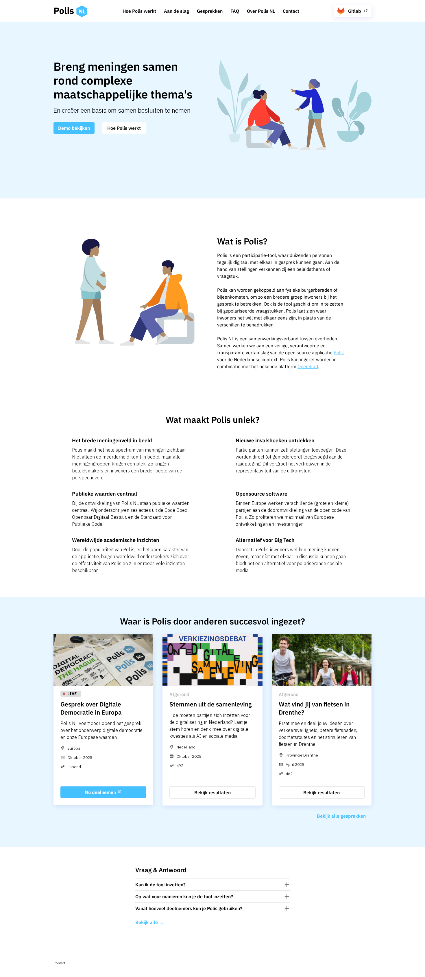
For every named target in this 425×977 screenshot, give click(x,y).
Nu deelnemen (101, 792)
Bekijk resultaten (212, 792)
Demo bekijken (74, 128)
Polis (339, 352)
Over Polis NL (261, 11)
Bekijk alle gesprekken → (344, 816)
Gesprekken (210, 11)
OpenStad (308, 366)
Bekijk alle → (149, 922)
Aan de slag (176, 11)
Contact (291, 11)
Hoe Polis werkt (139, 11)
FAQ (234, 11)
